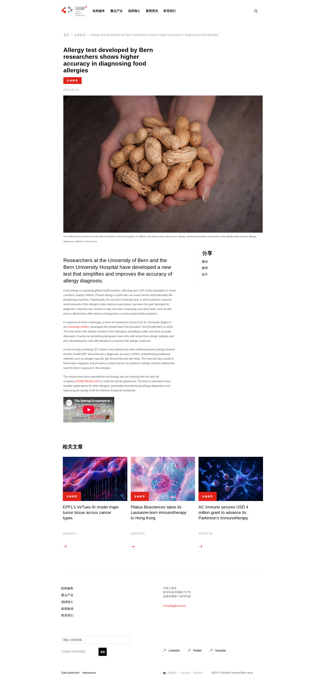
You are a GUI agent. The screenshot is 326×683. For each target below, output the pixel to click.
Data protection (70, 672)
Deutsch (198, 672)
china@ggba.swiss (174, 605)
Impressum (89, 672)
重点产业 (116, 11)
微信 (205, 261)
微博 (205, 268)
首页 (66, 35)
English (172, 672)
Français (185, 672)
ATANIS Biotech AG (87, 381)
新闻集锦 (67, 608)
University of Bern (78, 326)
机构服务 (99, 11)
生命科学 (80, 35)
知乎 (205, 274)
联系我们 (170, 11)
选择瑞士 (134, 11)
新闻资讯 (152, 11)
